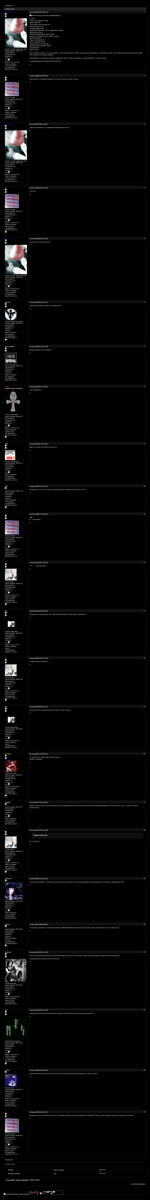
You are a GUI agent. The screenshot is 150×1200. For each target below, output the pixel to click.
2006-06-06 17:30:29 (42, 187)
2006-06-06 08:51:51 (42, 12)
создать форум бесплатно (138, 1184)
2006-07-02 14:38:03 (42, 443)
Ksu (6, 611)
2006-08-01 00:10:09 (42, 562)
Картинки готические (14, 1173)
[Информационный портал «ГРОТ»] (34, 1194)
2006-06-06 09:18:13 (42, 75)
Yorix (6, 444)
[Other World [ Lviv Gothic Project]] (58, 1194)
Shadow (7, 924)
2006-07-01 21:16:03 (42, 386)
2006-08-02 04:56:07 (42, 610)
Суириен (8, 802)
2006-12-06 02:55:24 (42, 753)
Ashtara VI (8, 878)
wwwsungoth (10, 1180)
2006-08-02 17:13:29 (42, 658)
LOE (6, 486)
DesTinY (7, 302)
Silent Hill (10, 1169)
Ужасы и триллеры (59, 1169)
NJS (6, 1010)
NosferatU (8, 952)
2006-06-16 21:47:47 (42, 302)
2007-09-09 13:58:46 (42, 1010)
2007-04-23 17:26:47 (42, 802)
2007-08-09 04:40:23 (42, 924)
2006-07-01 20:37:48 (42, 346)
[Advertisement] (91, 1190)
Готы (55, 1173)
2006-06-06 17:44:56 (42, 238)
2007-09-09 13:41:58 (42, 952)
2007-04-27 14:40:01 (42, 878)
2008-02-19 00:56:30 (42, 1070)
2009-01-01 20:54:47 (42, 1112)
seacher (7, 1070)
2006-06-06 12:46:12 (42, 124)
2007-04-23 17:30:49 (42, 830)
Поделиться (33, 12)
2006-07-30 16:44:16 (42, 514)
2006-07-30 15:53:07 (42, 486)
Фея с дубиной (9, 346)
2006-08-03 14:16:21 (42, 706)
